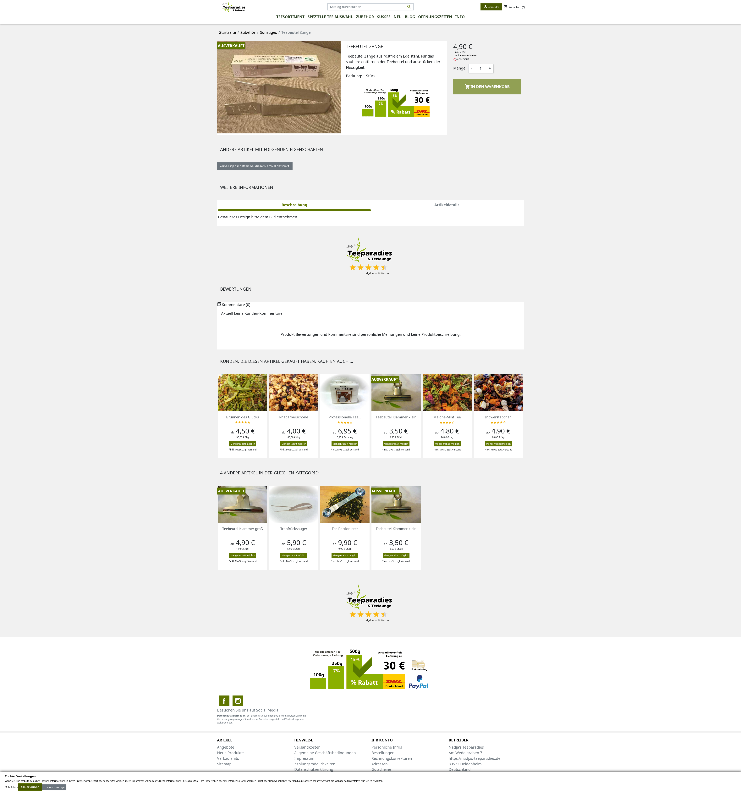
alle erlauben (30, 787)
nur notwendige (54, 787)
